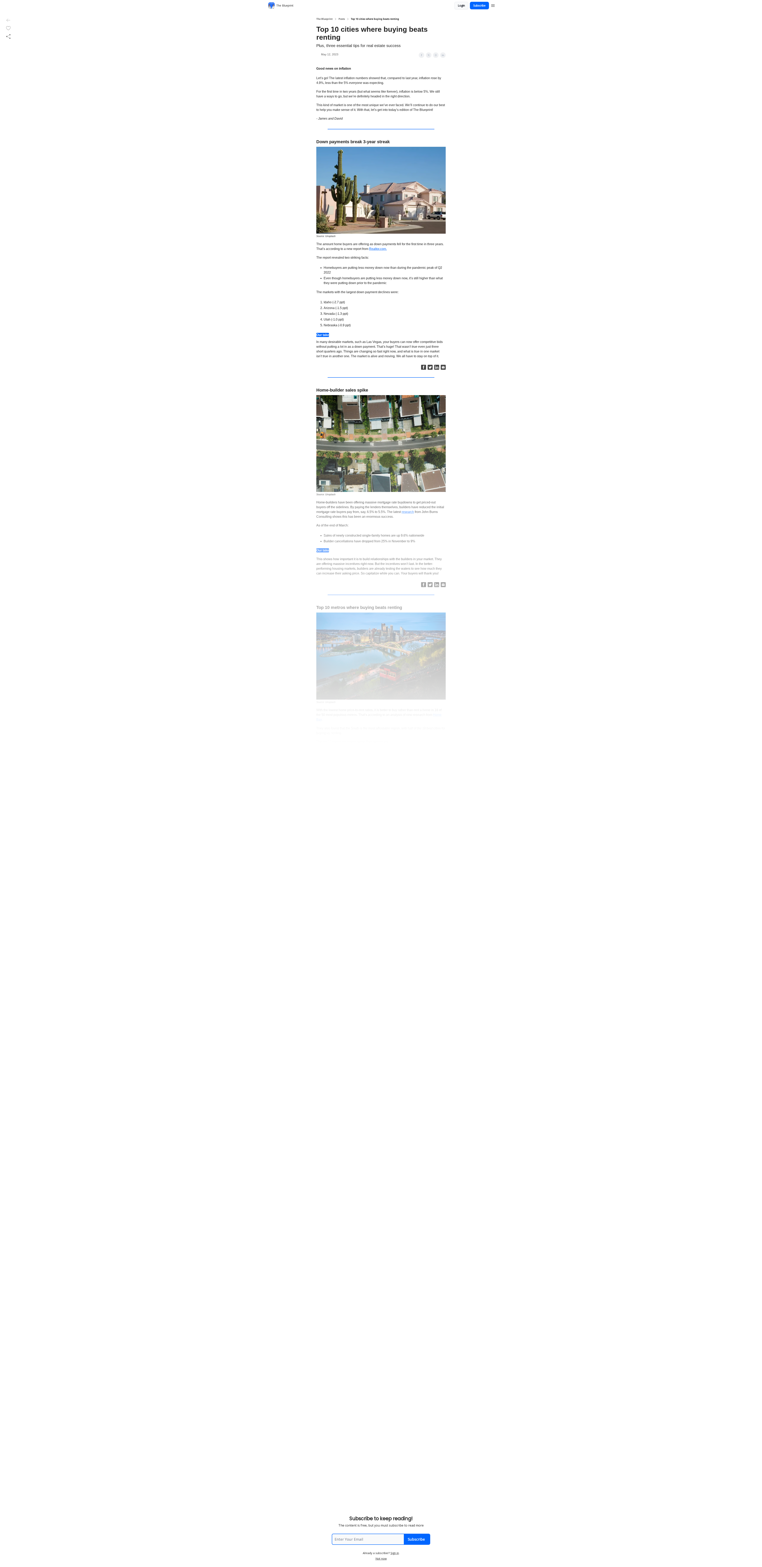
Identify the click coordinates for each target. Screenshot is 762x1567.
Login (461, 5)
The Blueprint (324, 19)
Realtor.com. (378, 249)
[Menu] (493, 5)
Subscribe (479, 5)
